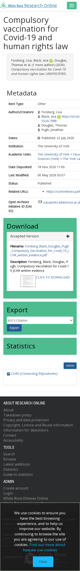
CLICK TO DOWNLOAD (53, 277)
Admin (70, 365)
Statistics (10, 469)
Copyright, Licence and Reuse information (38, 425)
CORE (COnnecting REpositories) (34, 373)
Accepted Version (24, 236)
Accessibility (13, 440)
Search (9, 454)
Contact (9, 435)
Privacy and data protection (26, 420)
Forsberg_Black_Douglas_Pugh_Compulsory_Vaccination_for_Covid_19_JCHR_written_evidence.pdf (39, 250)
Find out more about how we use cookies (44, 547)
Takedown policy (17, 415)
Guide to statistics (18, 474)
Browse (9, 459)
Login (8, 493)
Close (43, 561)
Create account (15, 488)
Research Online (32, 5)
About (8, 410)
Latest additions (16, 464)
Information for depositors (25, 430)
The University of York (53, 154)
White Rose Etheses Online (25, 498)
